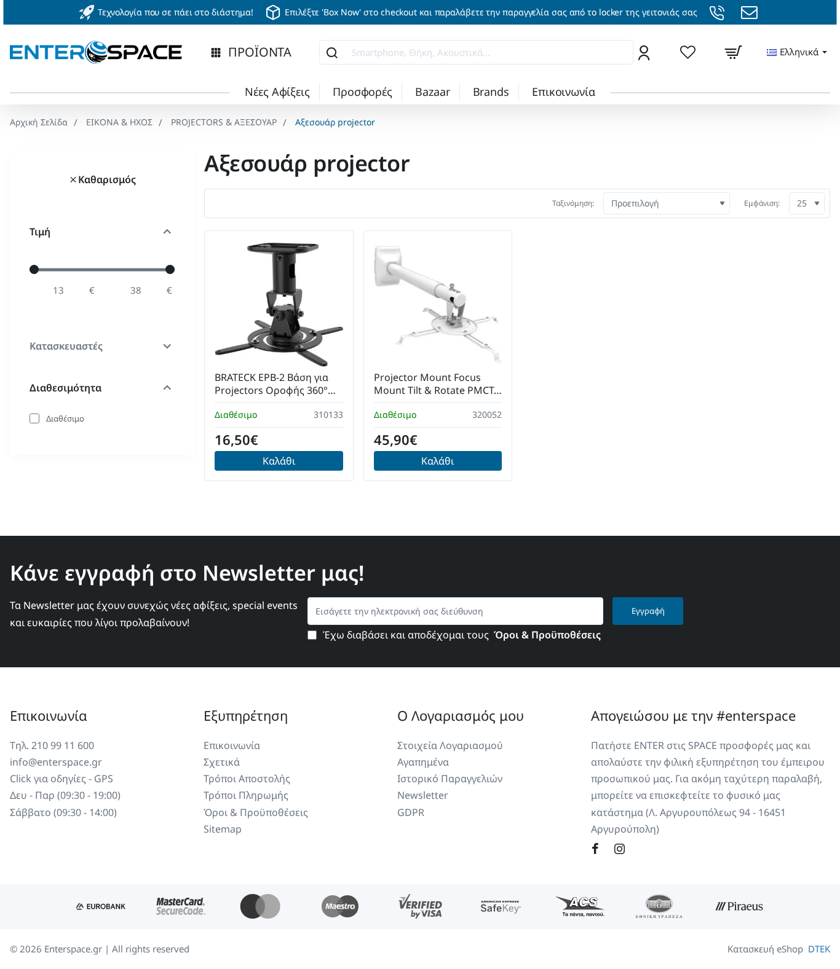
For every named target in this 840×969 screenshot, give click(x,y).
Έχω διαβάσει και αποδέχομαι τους (460, 635)
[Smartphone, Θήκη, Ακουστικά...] (332, 52)
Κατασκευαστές (66, 346)
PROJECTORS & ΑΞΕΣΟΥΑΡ (224, 122)
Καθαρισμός (107, 179)
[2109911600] (719, 12)
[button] (279, 461)
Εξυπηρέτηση (246, 715)
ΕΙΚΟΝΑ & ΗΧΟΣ (119, 122)
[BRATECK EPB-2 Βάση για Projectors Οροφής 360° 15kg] (279, 305)
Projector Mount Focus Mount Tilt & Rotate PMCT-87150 (435, 384)
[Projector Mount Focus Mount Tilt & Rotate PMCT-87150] (438, 305)
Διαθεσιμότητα (65, 387)
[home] (39, 122)
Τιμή (40, 231)
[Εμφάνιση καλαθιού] (733, 52)
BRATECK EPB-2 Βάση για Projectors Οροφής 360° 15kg (271, 384)
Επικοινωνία (48, 715)
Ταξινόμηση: (573, 203)
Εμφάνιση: (762, 203)
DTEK (819, 949)
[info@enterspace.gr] (751, 12)
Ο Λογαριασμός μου (460, 715)
